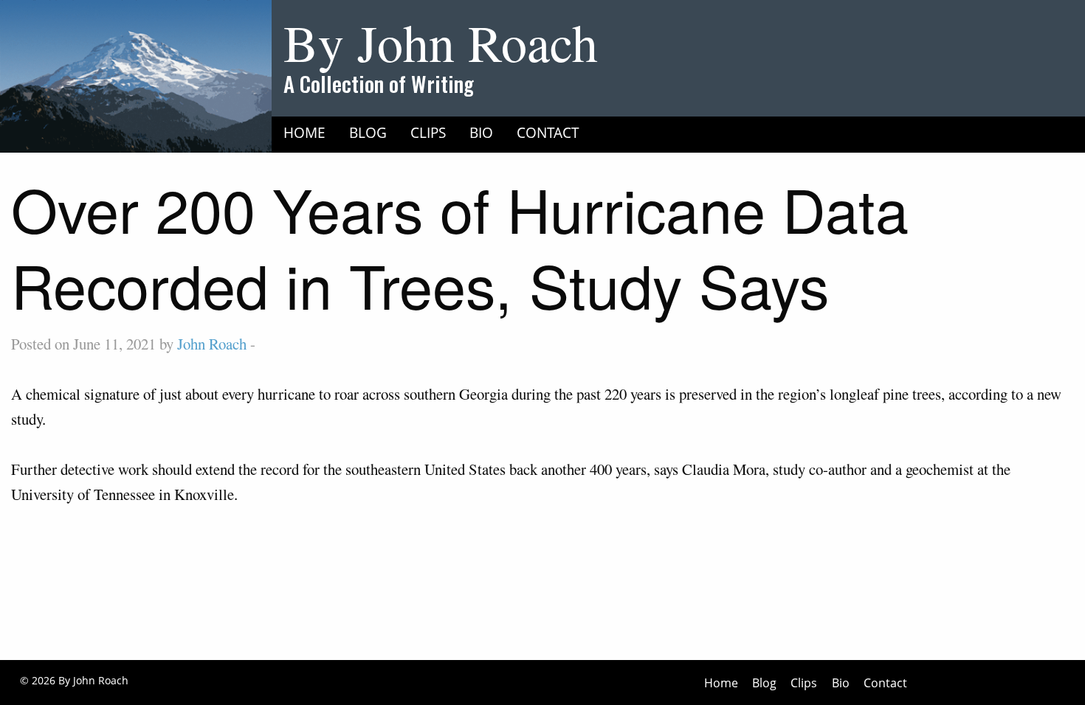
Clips (428, 132)
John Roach (212, 343)
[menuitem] (304, 132)
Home (304, 132)
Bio (481, 132)
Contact (548, 132)
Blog (368, 132)
